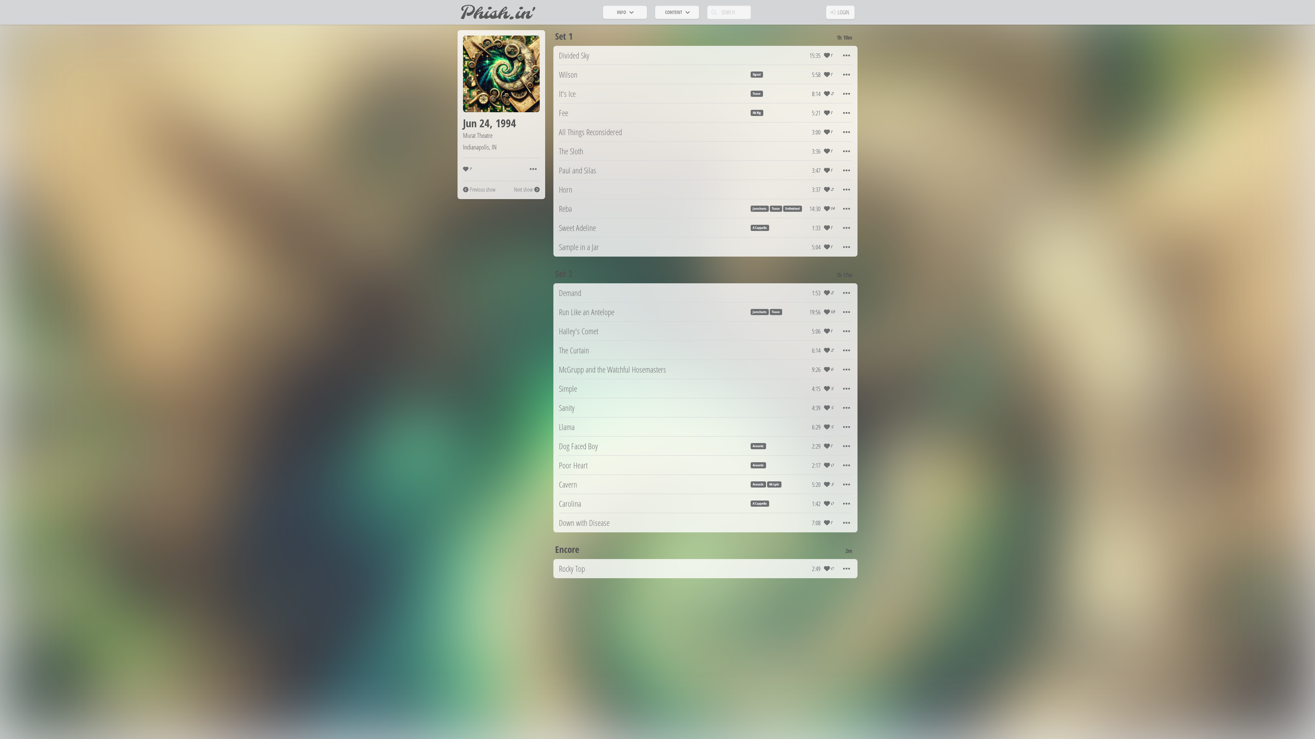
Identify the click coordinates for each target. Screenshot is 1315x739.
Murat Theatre (477, 135)
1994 (506, 123)
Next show (523, 189)
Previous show (483, 189)
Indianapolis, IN (480, 147)
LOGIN (843, 12)
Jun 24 (476, 123)
